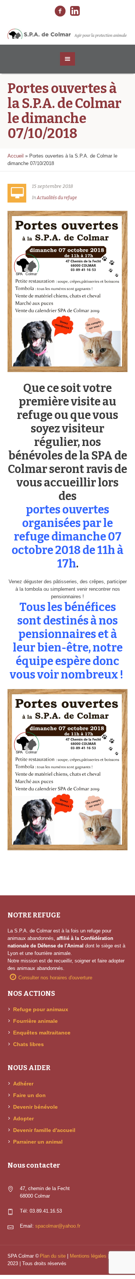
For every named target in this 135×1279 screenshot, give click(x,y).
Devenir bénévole (35, 1107)
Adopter (23, 1118)
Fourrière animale (35, 1021)
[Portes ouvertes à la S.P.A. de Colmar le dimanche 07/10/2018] (68, 291)
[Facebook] (60, 11)
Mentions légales (88, 1256)
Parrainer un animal (38, 1142)
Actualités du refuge (57, 197)
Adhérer (23, 1084)
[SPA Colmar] (67, 34)
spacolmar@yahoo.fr (57, 1226)
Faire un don (29, 1095)
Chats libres (28, 1044)
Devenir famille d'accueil (44, 1130)
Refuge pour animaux (40, 1009)
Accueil (16, 156)
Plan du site (53, 1256)
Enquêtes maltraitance (41, 1033)
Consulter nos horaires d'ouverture (55, 977)
